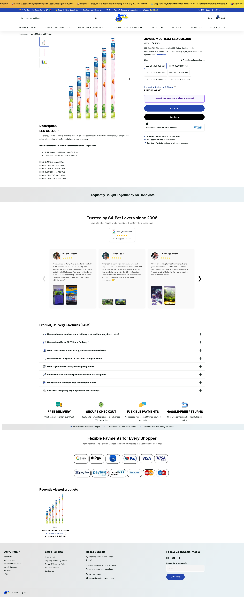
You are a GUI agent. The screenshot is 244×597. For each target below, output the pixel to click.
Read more (161, 54)
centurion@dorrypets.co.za (101, 578)
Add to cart (174, 108)
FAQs (6, 574)
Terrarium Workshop (12, 563)
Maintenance (9, 560)
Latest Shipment (10, 567)
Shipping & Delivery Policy (56, 561)
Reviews (7, 570)
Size (174, 60)
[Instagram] (167, 558)
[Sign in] (210, 18)
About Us (8, 557)
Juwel (146, 43)
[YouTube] (173, 558)
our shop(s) (200, 60)
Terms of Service (52, 567)
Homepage (23, 34)
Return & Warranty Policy (55, 564)
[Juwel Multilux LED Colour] (55, 508)
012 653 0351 (95, 574)
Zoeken (96, 18)
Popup (175, 87)
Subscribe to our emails (176, 563)
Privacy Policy (51, 557)
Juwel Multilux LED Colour (55, 530)
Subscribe (175, 577)
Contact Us (49, 571)
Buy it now (174, 117)
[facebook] (179, 558)
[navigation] (44, 42)
